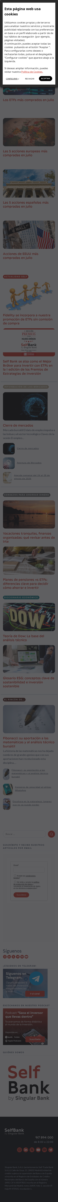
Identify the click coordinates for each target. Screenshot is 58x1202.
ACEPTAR (45, 78)
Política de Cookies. (32, 71)
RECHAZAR (29, 79)
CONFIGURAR (12, 79)
